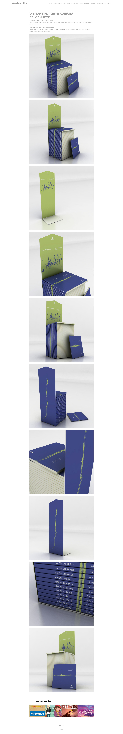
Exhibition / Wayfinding (72, 3)
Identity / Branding (101, 3)
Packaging (92, 3)
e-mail (61, 729)
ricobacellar (19, 3)
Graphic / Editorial (84, 3)
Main (50, 3)
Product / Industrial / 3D (59, 3)
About (109, 3)
